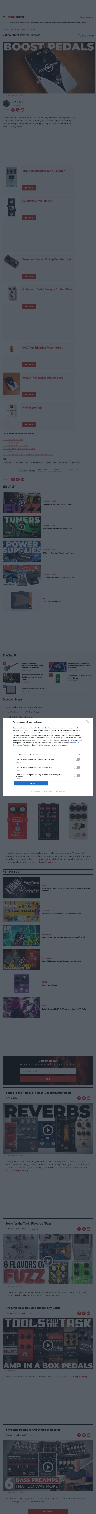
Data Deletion (35, 792)
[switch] (77, 759)
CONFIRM (31, 783)
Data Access (48, 792)
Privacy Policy (61, 792)
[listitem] (48, 754)
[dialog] (48, 757)
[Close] (88, 722)
